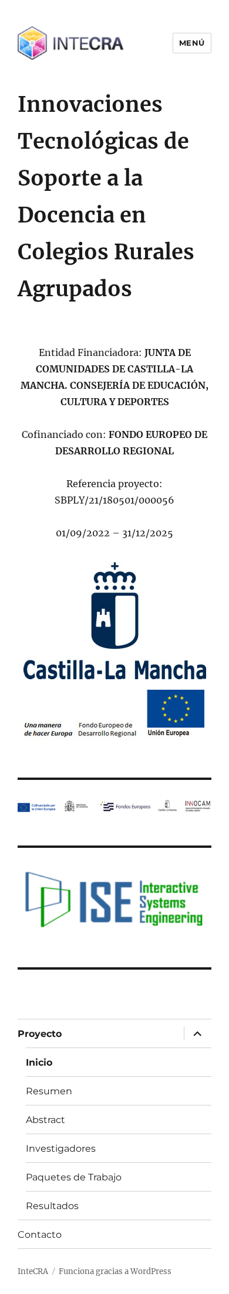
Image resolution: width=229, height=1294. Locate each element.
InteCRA (33, 1271)
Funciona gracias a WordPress (115, 1271)
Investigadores (61, 1148)
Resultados (52, 1205)
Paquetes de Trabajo (74, 1177)
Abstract (45, 1119)
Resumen (49, 1091)
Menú (192, 42)
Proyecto (40, 1033)
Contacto (40, 1234)
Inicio (39, 1062)
